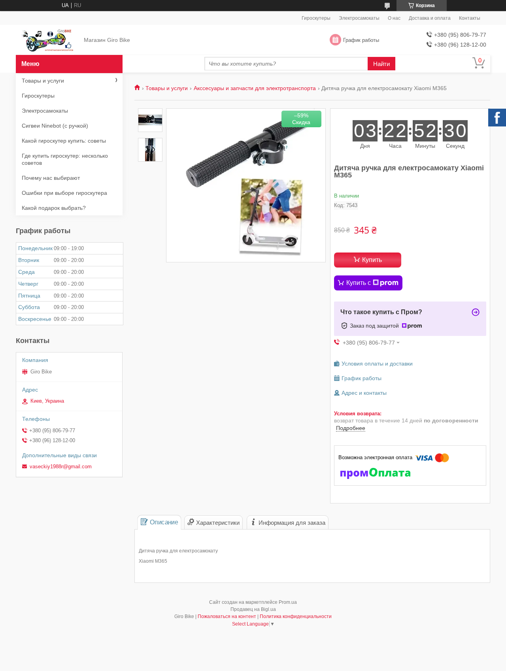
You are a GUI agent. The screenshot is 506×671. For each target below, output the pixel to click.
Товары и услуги (166, 88)
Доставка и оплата (430, 18)
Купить (372, 259)
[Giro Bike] (47, 40)
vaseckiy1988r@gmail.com (61, 466)
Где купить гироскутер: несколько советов (65, 159)
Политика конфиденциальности (296, 616)
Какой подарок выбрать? (54, 208)
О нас (394, 18)
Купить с (358, 282)
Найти (381, 63)
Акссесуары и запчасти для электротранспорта (255, 88)
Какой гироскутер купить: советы (64, 141)
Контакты (469, 18)
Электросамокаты (359, 18)
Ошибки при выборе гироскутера (64, 193)
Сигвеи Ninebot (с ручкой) (55, 126)
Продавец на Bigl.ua (253, 609)
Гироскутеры (316, 18)
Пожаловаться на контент (227, 616)
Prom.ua (288, 602)
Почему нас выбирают (51, 178)
